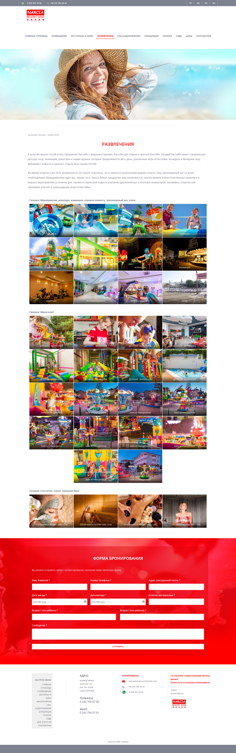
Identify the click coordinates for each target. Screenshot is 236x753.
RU (214, 3)
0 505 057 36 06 (34, 3)
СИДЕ (48, 718)
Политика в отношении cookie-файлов (190, 682)
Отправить (118, 646)
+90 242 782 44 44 (58, 3)
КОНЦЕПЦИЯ (45, 711)
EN (198, 3)
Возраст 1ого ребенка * (45, 610)
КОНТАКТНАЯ (44, 725)
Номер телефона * (100, 580)
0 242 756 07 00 (89, 701)
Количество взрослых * (162, 595)
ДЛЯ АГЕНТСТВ (44, 722)
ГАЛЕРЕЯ (47, 715)
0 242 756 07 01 (89, 712)
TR (190, 3)
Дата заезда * (39, 595)
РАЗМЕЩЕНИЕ (44, 691)
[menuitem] (36, 36)
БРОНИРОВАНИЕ (130, 675)
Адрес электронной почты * (164, 580)
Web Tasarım (122, 741)
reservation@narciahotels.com (142, 681)
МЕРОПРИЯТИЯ (43, 701)
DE (206, 3)
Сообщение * (39, 625)
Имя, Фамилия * (41, 580)
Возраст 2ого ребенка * (133, 610)
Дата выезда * (98, 595)
